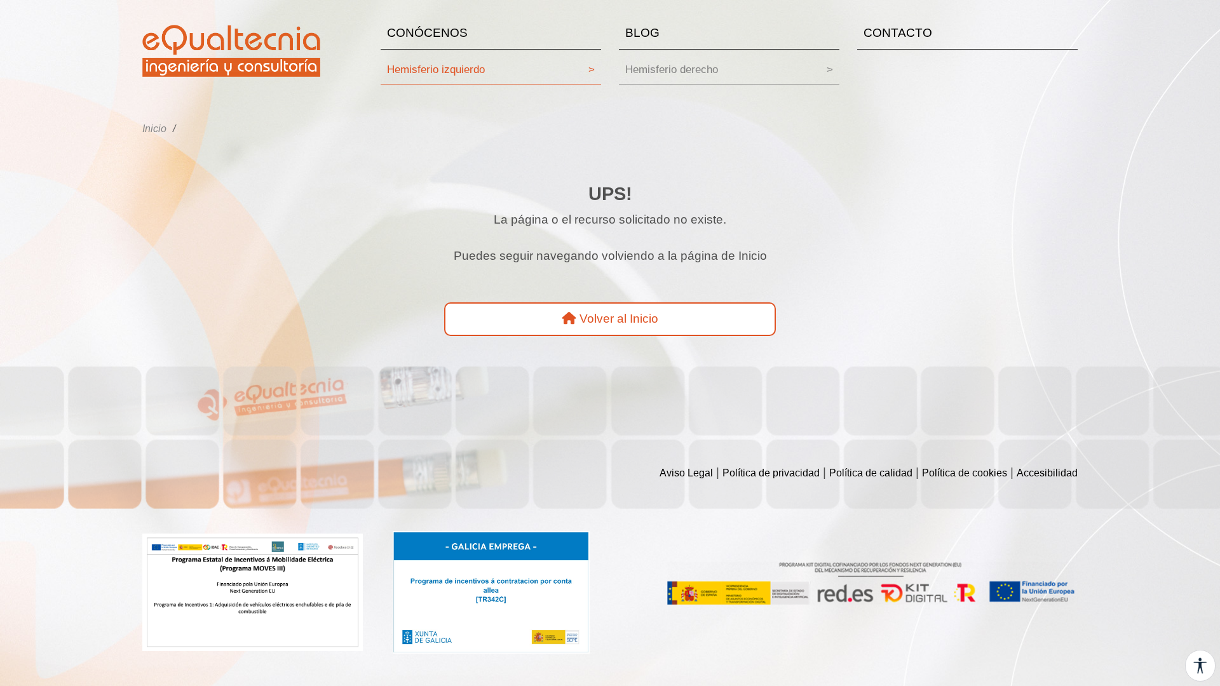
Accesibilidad (1047, 472)
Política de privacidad (771, 472)
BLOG (642, 32)
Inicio (154, 128)
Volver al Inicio (617, 318)
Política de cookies (964, 472)
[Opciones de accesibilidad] (1200, 666)
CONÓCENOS (427, 32)
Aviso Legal (686, 472)
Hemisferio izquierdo (491, 69)
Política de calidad (870, 472)
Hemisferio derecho (729, 69)
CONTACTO (898, 32)
